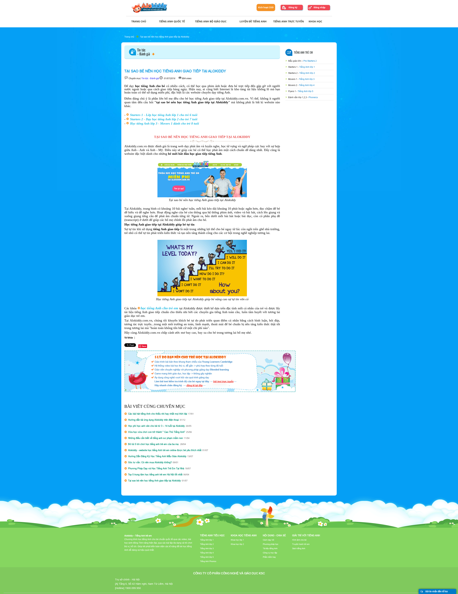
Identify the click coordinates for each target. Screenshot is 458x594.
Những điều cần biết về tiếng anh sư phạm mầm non (155, 438)
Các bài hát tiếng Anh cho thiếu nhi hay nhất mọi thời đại (157, 413)
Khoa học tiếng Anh (244, 535)
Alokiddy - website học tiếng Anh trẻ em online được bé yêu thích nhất (164, 450)
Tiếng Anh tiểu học (212, 535)
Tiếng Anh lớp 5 (305, 91)
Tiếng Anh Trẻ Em (303, 52)
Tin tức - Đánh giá (150, 78)
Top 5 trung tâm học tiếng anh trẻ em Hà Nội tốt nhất (155, 474)
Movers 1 (293, 79)
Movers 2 (293, 85)
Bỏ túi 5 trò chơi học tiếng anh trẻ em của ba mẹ (153, 444)
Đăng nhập (319, 7)
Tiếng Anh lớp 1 (307, 67)
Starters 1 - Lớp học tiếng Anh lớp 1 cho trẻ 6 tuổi (163, 115)
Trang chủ (129, 36)
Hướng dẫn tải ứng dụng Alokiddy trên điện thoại (153, 419)
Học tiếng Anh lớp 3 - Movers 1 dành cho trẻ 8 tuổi (164, 123)
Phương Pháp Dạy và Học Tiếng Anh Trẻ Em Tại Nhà (156, 468)
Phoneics (313, 97)
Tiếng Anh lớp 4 (307, 85)
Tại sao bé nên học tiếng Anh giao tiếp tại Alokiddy (164, 36)
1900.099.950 (133, 588)
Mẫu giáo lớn (295, 61)
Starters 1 (293, 67)
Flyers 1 (292, 91)
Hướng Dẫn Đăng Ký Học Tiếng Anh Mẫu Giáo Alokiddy (157, 456)
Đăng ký (293, 7)
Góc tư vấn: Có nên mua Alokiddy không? (150, 462)
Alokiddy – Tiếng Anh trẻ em (138, 535)
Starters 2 (293, 73)
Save (144, 346)
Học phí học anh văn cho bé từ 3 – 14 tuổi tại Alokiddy (156, 425)
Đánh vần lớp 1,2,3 (297, 97)
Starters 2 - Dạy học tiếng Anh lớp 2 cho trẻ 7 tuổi (163, 119)
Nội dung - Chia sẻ (274, 535)
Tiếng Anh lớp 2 (307, 73)
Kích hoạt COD (266, 7)
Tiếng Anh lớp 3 (307, 79)
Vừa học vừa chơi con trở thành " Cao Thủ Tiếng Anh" (156, 431)
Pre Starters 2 (310, 61)
